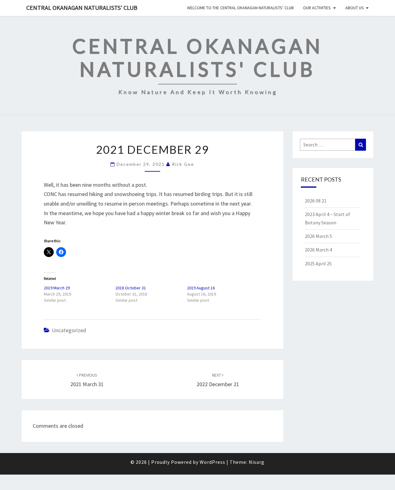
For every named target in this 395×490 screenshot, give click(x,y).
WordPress (212, 462)
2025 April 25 (318, 263)
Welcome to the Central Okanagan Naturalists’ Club (240, 7)
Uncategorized (69, 330)
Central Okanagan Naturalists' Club (81, 7)
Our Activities (317, 7)
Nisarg (256, 462)
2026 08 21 (315, 201)
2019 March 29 (57, 288)
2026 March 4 (318, 250)
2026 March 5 (318, 236)
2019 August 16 (201, 288)
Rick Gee (183, 164)
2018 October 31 (130, 288)
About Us (354, 7)
